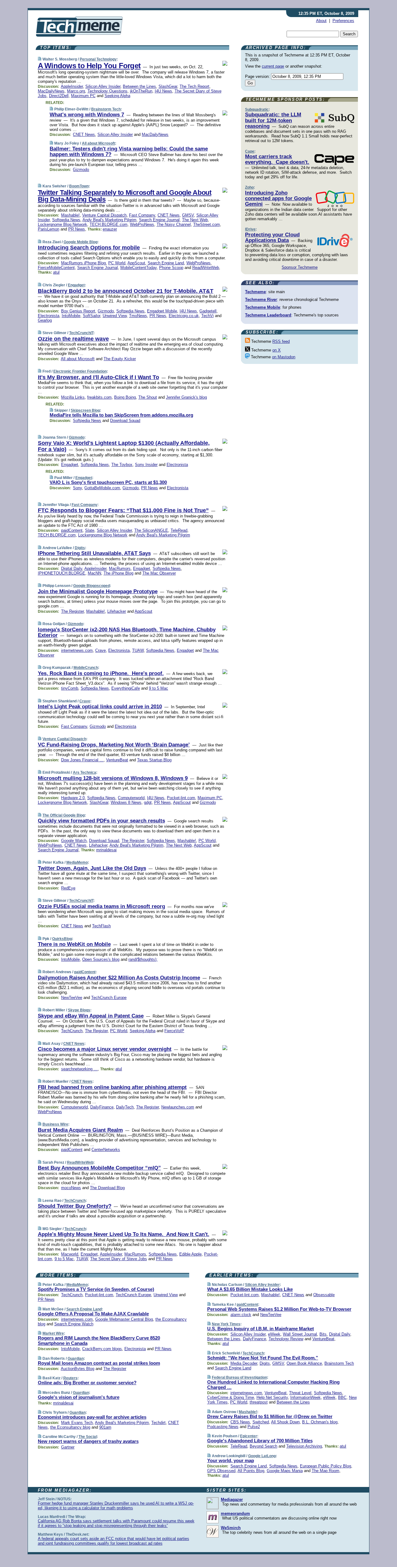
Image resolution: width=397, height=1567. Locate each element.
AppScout (136, 263)
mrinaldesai (106, 850)
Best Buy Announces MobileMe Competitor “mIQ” (99, 1168)
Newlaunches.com (177, 1107)
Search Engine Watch (73, 1324)
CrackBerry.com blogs (102, 1348)
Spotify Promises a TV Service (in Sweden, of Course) (96, 1289)
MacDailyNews (51, 91)
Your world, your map (230, 1460)
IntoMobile (71, 315)
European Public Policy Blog (325, 1466)
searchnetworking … (79, 1069)
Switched (260, 1422)
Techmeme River (261, 299)
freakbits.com (99, 397)
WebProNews (142, 224)
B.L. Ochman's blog (319, 1422)
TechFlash (101, 926)
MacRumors (120, 568)
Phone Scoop (171, 267)
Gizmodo (81, 169)
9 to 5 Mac (158, 688)
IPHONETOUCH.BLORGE (61, 573)
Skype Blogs (79, 1010)
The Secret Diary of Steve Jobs (118, 1258)
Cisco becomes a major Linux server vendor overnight (105, 1049)
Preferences (343, 20)
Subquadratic (257, 109)
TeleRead (179, 530)
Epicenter (248, 1436)
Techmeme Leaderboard (268, 315)
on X (276, 350)
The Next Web (195, 219)
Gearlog (45, 320)
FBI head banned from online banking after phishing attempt (112, 1087)
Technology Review (286, 1338)
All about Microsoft (98, 143)
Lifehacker (116, 611)
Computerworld (131, 797)
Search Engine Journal (159, 219)
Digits (80, 548)
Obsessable (324, 1294)
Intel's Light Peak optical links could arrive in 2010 (100, 707)
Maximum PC (83, 95)
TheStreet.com (206, 224)
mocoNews (71, 1187)
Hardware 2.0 (73, 797)
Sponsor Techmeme (300, 267)
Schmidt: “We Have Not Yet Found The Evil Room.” (262, 1357)
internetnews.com (77, 650)
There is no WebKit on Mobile (74, 944)
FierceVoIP (174, 1030)
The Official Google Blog (63, 815)
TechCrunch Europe (109, 997)
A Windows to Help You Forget (89, 65)
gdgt (148, 802)
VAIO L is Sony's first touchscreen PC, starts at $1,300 (108, 482)
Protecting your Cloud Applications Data (272, 237)
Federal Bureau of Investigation (239, 1377)
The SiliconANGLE (151, 530)
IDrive (250, 229)
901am (105, 1427)
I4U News (163, 91)
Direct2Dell (59, 95)
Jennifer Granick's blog (186, 397)
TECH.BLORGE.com (108, 224)
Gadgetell (207, 311)
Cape (249, 151)
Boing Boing (125, 397)
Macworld (69, 1254)
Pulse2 (254, 1426)
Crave (100, 650)
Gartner (67, 1447)
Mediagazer (232, 1499)
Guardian (76, 1358)
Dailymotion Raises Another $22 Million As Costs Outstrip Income (119, 978)
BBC (342, 1397)
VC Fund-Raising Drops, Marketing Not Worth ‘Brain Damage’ (114, 745)
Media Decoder (243, 1363)
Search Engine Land (166, 263)
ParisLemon (48, 229)
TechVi (207, 315)
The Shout (147, 397)
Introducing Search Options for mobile (89, 247)
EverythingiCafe (125, 688)
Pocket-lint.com (181, 797)
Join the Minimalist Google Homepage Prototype (98, 591)
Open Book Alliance (304, 1363)
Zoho (249, 187)
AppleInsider (72, 86)
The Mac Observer (159, 573)
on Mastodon (283, 357)
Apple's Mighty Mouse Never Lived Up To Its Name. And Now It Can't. (123, 1234)
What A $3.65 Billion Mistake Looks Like (250, 1289)
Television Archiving (304, 1446)
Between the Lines (139, 86)
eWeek (274, 1334)
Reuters (70, 1378)
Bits (323, 1334)
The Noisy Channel (174, 224)
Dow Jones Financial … (82, 760)
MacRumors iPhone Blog (83, 263)
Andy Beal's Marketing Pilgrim (109, 219)
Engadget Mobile (162, 311)
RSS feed (281, 341)
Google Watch (74, 840)
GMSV (188, 215)
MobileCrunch (86, 667)
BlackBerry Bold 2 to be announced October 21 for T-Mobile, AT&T (125, 291)
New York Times (226, 1324)
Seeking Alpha (117, 95)
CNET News (84, 134)
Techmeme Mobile (262, 307)
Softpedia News (66, 219)
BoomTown (79, 186)
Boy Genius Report (78, 311)
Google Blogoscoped (91, 586)
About (321, 20)
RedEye (68, 888)
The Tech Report (194, 86)
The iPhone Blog (118, 573)
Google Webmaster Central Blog (124, 1319)
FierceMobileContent (56, 267)
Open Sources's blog (100, 959)
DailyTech (125, 1107)
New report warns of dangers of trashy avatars (88, 1441)
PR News (76, 229)
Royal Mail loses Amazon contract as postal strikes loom (99, 1363)
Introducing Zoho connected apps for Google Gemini (278, 198)
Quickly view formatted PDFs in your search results (101, 821)
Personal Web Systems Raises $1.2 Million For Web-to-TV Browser (279, 1309)
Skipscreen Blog (85, 410)
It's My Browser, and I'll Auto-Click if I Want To (98, 377)
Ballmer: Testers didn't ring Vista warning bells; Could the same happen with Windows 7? (129, 151)
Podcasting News (223, 1426)
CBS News (240, 1422)
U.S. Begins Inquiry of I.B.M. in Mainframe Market (260, 1328)
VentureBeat (117, 760)
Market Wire (53, 1333)
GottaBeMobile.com (102, 488)
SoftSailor (91, 315)
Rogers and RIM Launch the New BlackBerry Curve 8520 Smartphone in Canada (99, 1340)
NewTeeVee (71, 997)
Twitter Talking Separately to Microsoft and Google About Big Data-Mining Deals (125, 196)
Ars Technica (84, 772)
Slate (89, 530)
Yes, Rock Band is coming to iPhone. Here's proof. (101, 673)
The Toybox (121, 464)
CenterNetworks (105, 1149)
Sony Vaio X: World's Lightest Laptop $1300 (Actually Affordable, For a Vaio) (124, 446)
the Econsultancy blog (70, 1427)
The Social (87, 1437)
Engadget (76, 285)
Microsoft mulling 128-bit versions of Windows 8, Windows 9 (113, 778)
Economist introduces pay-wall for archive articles (92, 1417)
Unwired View (115, 315)
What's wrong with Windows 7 (87, 115)
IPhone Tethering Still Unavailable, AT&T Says (94, 553)
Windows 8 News (126, 802)
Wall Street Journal (300, 1334)
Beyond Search (263, 1446)
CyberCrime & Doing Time (230, 1397)
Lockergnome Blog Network (62, 224)
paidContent (72, 530)
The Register (72, 611)
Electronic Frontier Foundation (80, 371)
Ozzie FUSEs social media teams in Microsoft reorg (101, 906)
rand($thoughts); (143, 959)
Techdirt (158, 1422)
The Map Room (325, 1470)
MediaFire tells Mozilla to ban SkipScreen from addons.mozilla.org (121, 415)
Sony (77, 488)
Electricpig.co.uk (184, 315)
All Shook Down (285, 1422)
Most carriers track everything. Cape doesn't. (277, 159)
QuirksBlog (62, 939)
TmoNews (138, 315)
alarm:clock (240, 1314)
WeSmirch (231, 1527)
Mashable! (70, 215)
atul (56, 272)
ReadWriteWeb (205, 267)
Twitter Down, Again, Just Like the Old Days (92, 868)
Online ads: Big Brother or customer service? (87, 1382)
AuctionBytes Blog (77, 1368)
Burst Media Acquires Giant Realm (80, 1130)
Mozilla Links (73, 397)
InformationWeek (305, 1397)
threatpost (259, 1402)
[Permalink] (39, 59)
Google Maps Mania (285, 1470)
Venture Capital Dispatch (104, 215)
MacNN (94, 573)
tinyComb (69, 688)
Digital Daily (71, 568)
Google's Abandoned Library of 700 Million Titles (260, 1440)
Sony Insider (146, 464)
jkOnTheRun (141, 91)
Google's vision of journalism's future (78, 1397)
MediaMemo (77, 862)
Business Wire (55, 1124)
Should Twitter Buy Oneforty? (74, 1206)
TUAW (138, 650)
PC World (116, 263)
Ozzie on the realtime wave (73, 339)
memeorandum (235, 1513)
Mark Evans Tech (77, 1422)
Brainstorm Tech (106, 109)
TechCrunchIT (81, 333)
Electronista (48, 315)
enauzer (110, 229)
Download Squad (125, 420)
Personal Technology (98, 59)
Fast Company (142, 215)
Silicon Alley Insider (102, 86)
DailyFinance (102, 1107)
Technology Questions (107, 91)
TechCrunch (72, 1030)
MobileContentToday (138, 267)
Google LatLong (262, 1456)
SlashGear (167, 86)
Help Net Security (272, 1397)
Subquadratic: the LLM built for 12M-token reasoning (273, 120)
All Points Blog (251, 1470)
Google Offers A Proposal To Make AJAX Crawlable (93, 1313)
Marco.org (76, 91)
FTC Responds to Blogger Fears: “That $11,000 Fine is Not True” (123, 510)
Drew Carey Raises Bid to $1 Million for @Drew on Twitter (269, 1416)
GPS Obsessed (221, 1470)
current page (273, 66)
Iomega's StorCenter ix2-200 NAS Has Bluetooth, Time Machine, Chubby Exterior (127, 632)
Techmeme (255, 291)
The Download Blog (107, 1187)
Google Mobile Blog (80, 242)
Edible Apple (190, 1254)
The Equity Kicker (120, 358)
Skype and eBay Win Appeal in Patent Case (91, 1016)
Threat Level (300, 1392)
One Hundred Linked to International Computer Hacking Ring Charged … (273, 1384)
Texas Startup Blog (154, 760)
